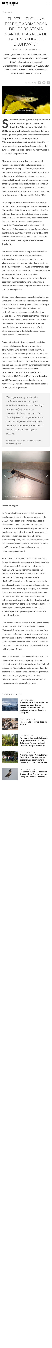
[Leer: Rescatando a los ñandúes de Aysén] (26, 724)
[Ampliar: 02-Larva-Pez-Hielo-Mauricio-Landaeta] (26, 475)
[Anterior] (5, 475)
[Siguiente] (47, 475)
